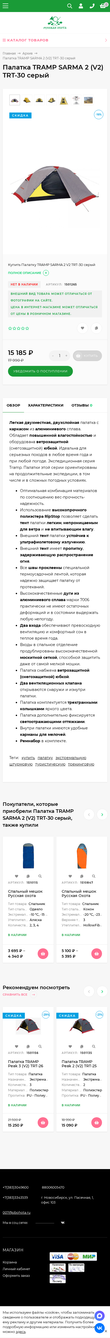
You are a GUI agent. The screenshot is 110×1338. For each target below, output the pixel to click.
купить (28, 757)
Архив (27, 53)
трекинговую (81, 764)
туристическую (50, 764)
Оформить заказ (16, 1276)
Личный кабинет (16, 1269)
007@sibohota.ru (16, 1213)
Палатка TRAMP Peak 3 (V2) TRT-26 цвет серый (25, 1066)
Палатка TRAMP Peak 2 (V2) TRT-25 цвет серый (79, 1066)
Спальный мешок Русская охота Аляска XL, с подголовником (25, 898)
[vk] (63, 1223)
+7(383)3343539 (15, 1198)
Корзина (10, 1262)
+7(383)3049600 (16, 1187)
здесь (21, 1331)
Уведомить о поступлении (40, 371)
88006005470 (53, 1187)
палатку (45, 757)
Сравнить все (15, 995)
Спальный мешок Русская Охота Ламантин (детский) (82, 895)
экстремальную (71, 757)
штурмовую (21, 764)
